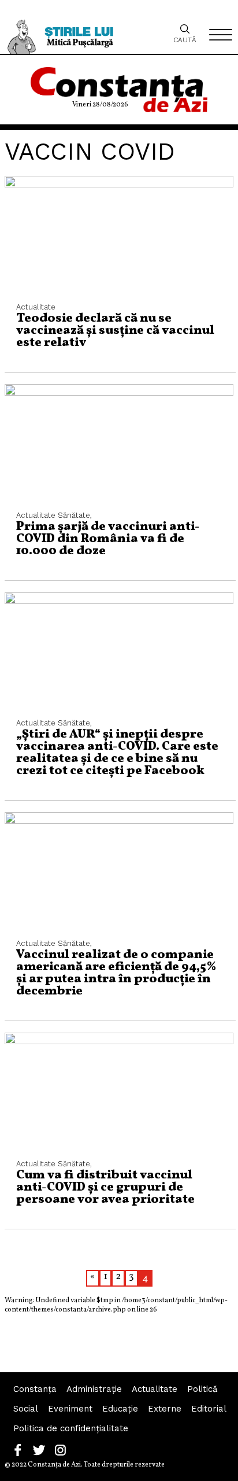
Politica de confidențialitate (70, 1428)
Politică (202, 1389)
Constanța (35, 1389)
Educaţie (120, 1408)
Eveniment (70, 1408)
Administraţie (94, 1389)
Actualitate (154, 1389)
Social (25, 1408)
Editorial (208, 1408)
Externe (164, 1408)
